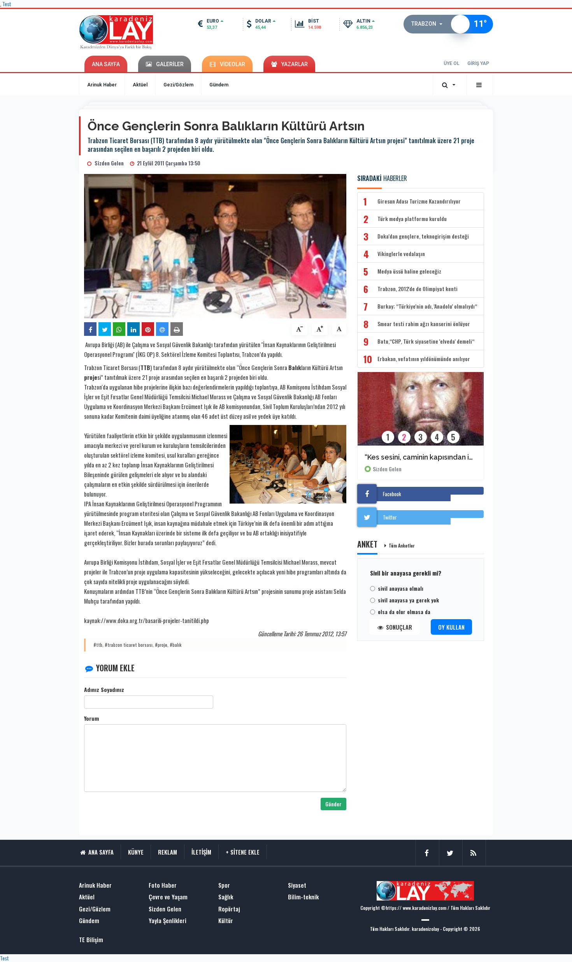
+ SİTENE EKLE (243, 852)
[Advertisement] (48, 230)
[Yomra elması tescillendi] (421, 414)
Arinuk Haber (102, 85)
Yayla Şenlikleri (167, 920)
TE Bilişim (91, 940)
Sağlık (225, 897)
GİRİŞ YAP (478, 63)
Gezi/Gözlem (178, 85)
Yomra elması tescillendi (406, 457)
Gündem (218, 85)
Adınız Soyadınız (104, 689)
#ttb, (98, 645)
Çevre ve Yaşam (168, 897)
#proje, (161, 645)
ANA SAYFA (106, 64)
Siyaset (297, 885)
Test (4, 958)
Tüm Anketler (402, 545)
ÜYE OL (452, 63)
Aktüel (140, 85)
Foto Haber (163, 885)
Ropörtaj (229, 909)
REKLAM (167, 852)
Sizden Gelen (387, 468)
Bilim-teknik (303, 897)
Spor (224, 885)
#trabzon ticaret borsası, (129, 645)
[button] (429, 24)
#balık (175, 645)
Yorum (91, 718)
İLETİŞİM (201, 852)
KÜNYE (136, 852)
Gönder (333, 804)
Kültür (225, 920)
